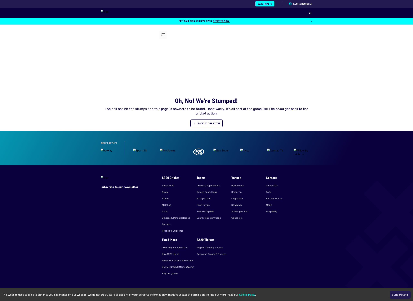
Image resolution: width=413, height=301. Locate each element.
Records (166, 224)
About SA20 (168, 185)
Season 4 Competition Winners (177, 260)
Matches (166, 205)
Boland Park (237, 185)
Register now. (221, 20)
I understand (400, 294)
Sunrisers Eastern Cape (209, 218)
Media (269, 205)
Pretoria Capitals (205, 211)
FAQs (268, 192)
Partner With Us (274, 198)
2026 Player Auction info (174, 247)
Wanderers (236, 218)
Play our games (170, 273)
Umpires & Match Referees (176, 218)
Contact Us (272, 185)
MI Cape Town (204, 198)
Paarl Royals (203, 205)
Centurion (236, 192)
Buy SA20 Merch (170, 254)
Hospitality (271, 211)
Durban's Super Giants (208, 185)
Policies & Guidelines (172, 230)
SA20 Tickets (265, 3)
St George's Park (240, 211)
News (165, 192)
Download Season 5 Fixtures (211, 254)
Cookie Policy (247, 294)
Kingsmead (237, 198)
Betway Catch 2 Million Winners (178, 267)
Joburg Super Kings (207, 192)
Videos (165, 198)
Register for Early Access (210, 247)
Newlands (236, 205)
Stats (164, 211)
